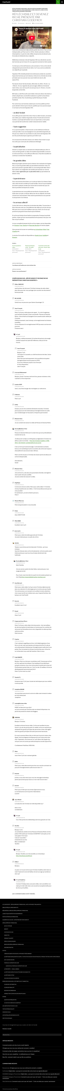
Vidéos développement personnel (21, 11)
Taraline (17, 825)
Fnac (21, 225)
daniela (17, 543)
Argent (6, 929)
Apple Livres (38, 235)
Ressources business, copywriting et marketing (15, 981)
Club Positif (6, 2)
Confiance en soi (8, 932)
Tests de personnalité (8, 1009)
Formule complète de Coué (11, 962)
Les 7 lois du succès (9, 959)
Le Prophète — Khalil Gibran (11, 969)
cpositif (29, 23)
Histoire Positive (8, 947)
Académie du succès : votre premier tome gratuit (15, 919)
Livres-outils (44, 10)
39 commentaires (38, 23)
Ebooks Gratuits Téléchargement (21, 10)
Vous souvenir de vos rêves (11, 978)
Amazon (16, 225)
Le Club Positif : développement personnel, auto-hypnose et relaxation (21, 904)
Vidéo (15, 23)
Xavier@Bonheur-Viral (21, 428)
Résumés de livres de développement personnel (15, 910)
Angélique (17, 482)
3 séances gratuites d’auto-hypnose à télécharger (18, 953)
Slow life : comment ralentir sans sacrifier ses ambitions (16, 1057)
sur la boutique (38, 229)
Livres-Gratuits (35, 10)
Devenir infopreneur (10, 990)
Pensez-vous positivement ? (19, 270)
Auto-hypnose (8, 926)
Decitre (25, 225)
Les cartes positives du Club (9, 1005)
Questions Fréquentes (10, 999)
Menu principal (62, 2)
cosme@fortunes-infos (21, 703)
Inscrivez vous (6, 1012)
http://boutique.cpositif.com (24, 855)
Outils (4, 950)
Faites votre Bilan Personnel (10, 916)
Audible (44, 235)
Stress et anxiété (8, 938)
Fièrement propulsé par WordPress (10, 1089)
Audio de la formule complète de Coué (16, 966)
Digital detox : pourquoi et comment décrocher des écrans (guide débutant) (28, 1071)
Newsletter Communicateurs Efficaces (15, 993)
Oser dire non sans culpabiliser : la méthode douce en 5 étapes (18, 1054)
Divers (4, 996)
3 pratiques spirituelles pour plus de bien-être (24, 264)
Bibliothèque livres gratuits (10, 907)
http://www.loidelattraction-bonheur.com (34, 577)
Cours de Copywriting (10, 984)
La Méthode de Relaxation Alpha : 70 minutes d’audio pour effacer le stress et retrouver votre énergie (32, 956)
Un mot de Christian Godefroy (12, 1002)
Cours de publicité (9, 987)
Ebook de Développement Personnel (38, 8)
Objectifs (6, 935)
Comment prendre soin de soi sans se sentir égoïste (15, 1045)
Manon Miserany (19, 500)
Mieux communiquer (10, 941)
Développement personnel (19, 8)
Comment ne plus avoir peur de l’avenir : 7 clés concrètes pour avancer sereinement (33, 1081)
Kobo (44, 229)
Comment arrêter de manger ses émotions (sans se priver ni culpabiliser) (21, 1051)
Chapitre (14, 231)
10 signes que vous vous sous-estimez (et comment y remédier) (18, 1048)
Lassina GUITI (18, 384)
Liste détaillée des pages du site (10, 1015)
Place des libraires (34, 225)
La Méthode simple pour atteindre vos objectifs (17, 972)
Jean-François (18, 308)
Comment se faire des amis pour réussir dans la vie (44, 247)
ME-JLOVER (18, 298)
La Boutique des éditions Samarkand (12, 913)
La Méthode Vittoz (9, 975)
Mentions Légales (7, 1018)
